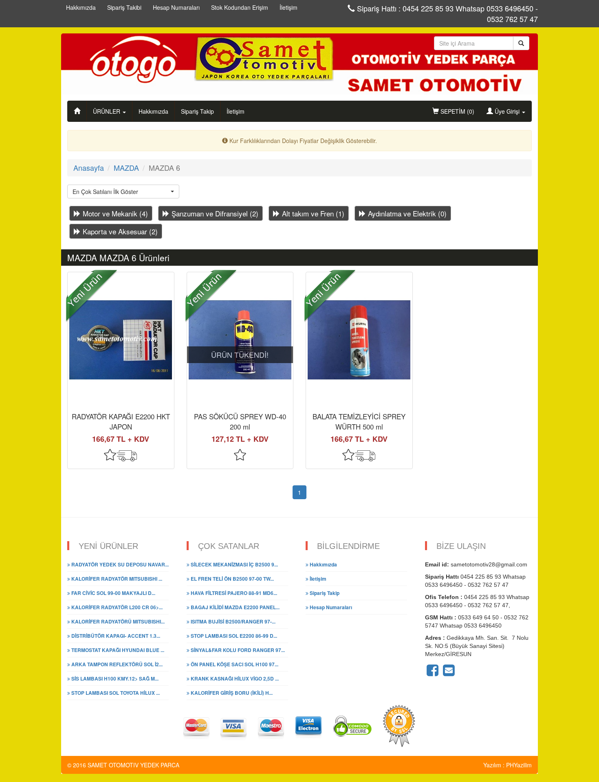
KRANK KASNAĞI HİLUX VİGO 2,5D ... (234, 678)
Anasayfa (88, 167)
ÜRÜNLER (107, 111)
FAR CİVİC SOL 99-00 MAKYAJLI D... (112, 593)
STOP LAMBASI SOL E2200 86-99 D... (233, 635)
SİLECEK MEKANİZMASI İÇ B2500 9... (233, 564)
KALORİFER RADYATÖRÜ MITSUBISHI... (117, 621)
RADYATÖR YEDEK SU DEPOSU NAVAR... (119, 564)
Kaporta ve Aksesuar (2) (119, 231)
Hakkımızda (153, 111)
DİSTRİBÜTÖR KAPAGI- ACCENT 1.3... (115, 635)
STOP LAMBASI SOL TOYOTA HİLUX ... (115, 692)
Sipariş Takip (197, 111)
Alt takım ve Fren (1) (312, 213)
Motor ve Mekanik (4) (114, 213)
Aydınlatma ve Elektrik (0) (406, 213)
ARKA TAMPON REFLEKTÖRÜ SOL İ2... (116, 664)
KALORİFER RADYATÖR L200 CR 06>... (116, 607)
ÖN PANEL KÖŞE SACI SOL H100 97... (233, 664)
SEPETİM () (456, 111)
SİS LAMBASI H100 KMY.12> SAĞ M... (114, 678)
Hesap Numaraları (330, 607)
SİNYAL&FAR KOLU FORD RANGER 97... (237, 650)
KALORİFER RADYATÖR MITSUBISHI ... (116, 578)
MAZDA (126, 167)
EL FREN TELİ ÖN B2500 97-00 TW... (231, 578)
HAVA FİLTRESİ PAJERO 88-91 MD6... (233, 593)
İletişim (235, 111)
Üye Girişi (507, 111)
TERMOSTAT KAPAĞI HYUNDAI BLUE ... (117, 650)
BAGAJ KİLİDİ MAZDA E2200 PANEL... (234, 607)
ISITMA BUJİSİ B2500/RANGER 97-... (232, 621)
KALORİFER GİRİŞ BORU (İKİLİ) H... (231, 692)
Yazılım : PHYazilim (507, 765)
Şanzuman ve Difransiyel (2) (214, 213)
